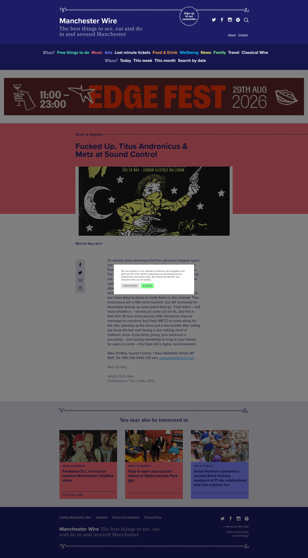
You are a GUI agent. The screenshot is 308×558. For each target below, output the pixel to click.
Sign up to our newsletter (189, 16)
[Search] (246, 21)
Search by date (192, 60)
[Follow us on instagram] (230, 20)
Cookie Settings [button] (130, 285)
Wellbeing (189, 52)
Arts (108, 52)
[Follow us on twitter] (214, 20)
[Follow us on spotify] (238, 20)
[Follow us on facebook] (222, 20)
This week (142, 60)
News (206, 52)
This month (165, 60)
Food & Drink (165, 52)
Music (97, 52)
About (232, 35)
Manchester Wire (88, 20)
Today (125, 60)
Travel (233, 52)
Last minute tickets (132, 52)
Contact (243, 35)
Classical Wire (255, 52)
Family (219, 52)
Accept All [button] (147, 285)
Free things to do (73, 52)
